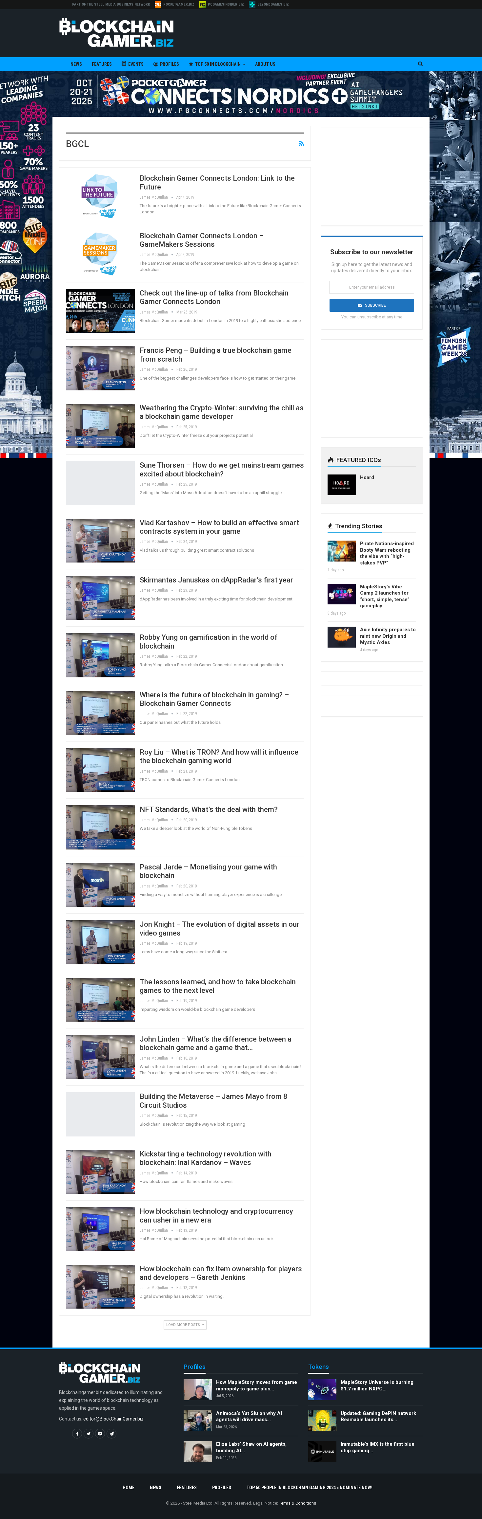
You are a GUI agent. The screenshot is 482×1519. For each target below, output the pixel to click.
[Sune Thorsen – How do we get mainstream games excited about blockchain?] (100, 483)
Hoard (367, 477)
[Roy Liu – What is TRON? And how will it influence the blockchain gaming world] (100, 770)
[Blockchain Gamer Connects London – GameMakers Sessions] (100, 254)
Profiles (169, 64)
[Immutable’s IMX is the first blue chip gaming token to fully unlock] (322, 1451)
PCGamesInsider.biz (226, 4)
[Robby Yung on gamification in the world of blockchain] (100, 655)
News (76, 64)
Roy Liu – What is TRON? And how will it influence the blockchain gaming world (219, 756)
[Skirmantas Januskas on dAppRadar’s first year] (100, 598)
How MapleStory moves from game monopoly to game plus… (256, 1385)
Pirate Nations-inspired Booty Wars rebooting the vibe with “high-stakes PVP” (387, 553)
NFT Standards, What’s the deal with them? (209, 809)
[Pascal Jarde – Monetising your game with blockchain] (100, 885)
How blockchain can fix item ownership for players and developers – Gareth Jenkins (221, 1273)
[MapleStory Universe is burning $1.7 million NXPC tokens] (322, 1389)
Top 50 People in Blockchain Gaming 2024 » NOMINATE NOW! (309, 1487)
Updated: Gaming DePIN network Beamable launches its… (378, 1416)
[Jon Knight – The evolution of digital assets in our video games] (100, 942)
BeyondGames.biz (273, 4)
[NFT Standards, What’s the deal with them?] (100, 827)
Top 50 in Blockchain (218, 64)
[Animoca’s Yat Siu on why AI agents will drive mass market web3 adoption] (198, 1420)
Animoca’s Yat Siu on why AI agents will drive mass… (249, 1416)
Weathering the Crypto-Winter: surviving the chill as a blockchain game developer (222, 412)
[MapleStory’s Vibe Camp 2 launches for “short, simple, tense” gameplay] (342, 594)
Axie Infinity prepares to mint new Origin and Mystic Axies (388, 636)
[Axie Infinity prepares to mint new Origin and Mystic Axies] (342, 637)
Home (128, 1487)
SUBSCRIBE (375, 305)
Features (102, 64)
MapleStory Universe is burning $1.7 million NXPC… (377, 1385)
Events (136, 64)
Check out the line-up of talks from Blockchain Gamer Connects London (214, 297)
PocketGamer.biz (178, 4)
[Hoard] (342, 484)
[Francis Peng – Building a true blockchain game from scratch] (100, 368)
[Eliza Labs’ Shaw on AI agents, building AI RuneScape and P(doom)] (198, 1451)
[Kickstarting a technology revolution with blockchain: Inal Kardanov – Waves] (100, 1172)
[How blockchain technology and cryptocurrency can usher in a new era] (100, 1229)
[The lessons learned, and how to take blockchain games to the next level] (100, 1000)
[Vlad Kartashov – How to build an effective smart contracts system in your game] (100, 541)
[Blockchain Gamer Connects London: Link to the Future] (100, 196)
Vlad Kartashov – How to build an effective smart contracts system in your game (219, 527)
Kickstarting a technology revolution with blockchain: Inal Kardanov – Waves (205, 1158)
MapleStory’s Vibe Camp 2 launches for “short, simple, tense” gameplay (385, 596)
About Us (265, 64)
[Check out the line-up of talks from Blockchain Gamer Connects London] (100, 311)
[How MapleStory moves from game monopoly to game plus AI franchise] (198, 1389)
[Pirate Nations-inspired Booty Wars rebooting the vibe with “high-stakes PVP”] (342, 551)
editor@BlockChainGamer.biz (113, 1418)
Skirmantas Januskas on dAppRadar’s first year (216, 580)
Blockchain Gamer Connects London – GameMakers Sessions (202, 240)
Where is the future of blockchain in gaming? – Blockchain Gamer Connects (214, 699)
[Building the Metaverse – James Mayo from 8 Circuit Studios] (100, 1114)
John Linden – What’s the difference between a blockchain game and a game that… (215, 1043)
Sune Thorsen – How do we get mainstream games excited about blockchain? (222, 469)
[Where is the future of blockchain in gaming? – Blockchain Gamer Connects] (100, 713)
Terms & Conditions (297, 1503)
